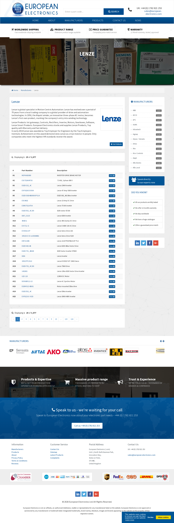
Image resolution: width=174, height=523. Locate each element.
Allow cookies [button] (163, 517)
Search (115, 11)
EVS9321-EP (26, 231)
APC (134, 120)
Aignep (135, 134)
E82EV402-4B (26, 246)
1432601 (24, 271)
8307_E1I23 (26, 216)
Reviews (15, 463)
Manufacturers (74, 20)
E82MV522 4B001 (28, 286)
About (51, 20)
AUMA (135, 125)
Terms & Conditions (19, 460)
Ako (134, 148)
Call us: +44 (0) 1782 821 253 (87, 425)
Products (97, 20)
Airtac (135, 144)
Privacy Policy (17, 458)
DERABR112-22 (27, 281)
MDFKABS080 (26, 175)
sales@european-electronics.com (153, 12)
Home (35, 20)
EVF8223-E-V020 (27, 296)
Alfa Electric (137, 163)
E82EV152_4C (27, 185)
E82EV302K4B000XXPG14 (31, 195)
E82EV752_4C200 (28, 266)
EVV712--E (25, 226)
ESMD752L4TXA (27, 206)
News (138, 20)
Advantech (137, 129)
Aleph (135, 158)
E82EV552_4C (27, 291)
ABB (134, 110)
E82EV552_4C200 (28, 211)
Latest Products (56, 455)
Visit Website (117, 144)
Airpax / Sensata (139, 139)
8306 (23, 256)
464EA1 (24, 221)
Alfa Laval (136, 167)
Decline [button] (150, 517)
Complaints (54, 458)
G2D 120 (25, 276)
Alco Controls (138, 153)
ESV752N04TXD (27, 180)
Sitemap (53, 452)
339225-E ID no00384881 (30, 236)
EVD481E (25, 200)
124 (72, 319)
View (111, 176)
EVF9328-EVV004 (28, 190)
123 (66, 319)
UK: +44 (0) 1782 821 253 (149, 8)
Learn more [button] (129, 520)
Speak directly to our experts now (146, 181)
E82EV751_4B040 (28, 251)
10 (56, 319)
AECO (135, 115)
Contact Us (119, 20)
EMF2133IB (25, 241)
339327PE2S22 (27, 261)
